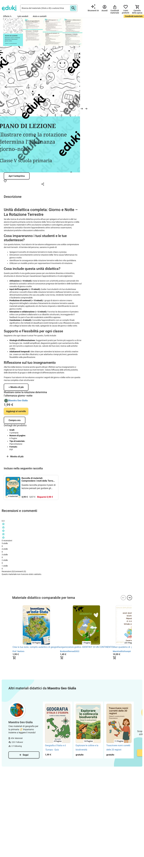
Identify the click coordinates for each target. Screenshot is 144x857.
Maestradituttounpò (122, 651)
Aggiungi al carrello (16, 411)
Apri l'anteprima (17, 176)
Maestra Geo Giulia (18, 400)
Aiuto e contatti (40, 16)
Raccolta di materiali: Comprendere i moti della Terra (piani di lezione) (37, 479)
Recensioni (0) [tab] (8, 571)
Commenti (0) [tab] (20, 571)
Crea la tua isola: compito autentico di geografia (36, 647)
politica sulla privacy (49, 587)
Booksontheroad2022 (69, 651)
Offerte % (7, 16)
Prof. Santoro (18, 651)
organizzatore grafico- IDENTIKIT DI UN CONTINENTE (86, 647)
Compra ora (15, 420)
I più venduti (22, 16)
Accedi (9, 592)
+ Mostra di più (16, 387)
